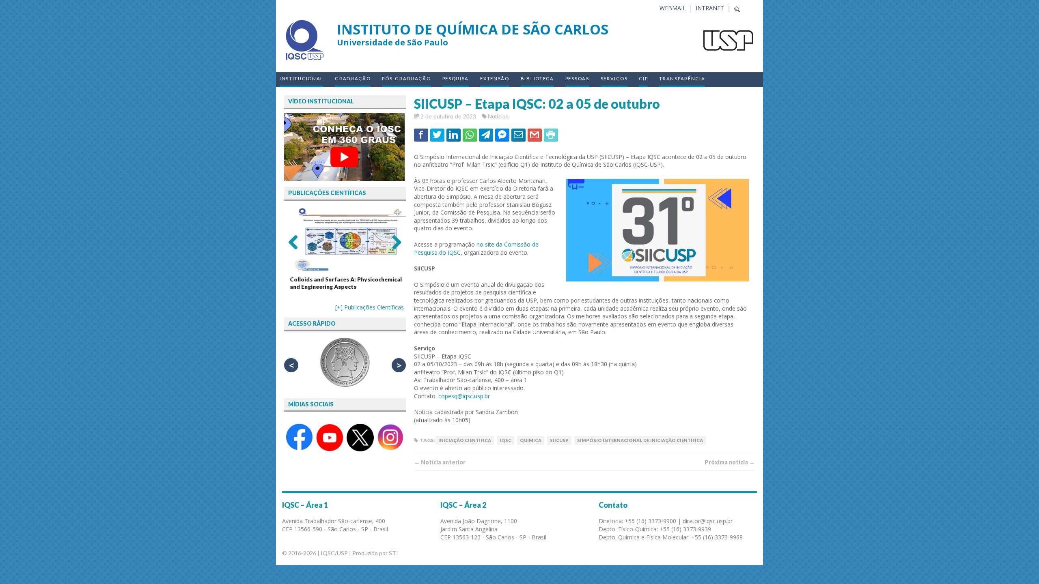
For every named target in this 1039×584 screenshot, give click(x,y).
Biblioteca (537, 78)
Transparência (682, 78)
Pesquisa (455, 78)
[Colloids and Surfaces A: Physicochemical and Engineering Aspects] (345, 239)
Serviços (614, 78)
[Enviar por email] (518, 135)
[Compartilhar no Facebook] (421, 135)
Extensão (494, 78)
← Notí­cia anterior (440, 462)
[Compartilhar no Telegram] (486, 135)
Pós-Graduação (406, 78)
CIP (643, 78)
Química (530, 440)
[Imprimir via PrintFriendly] (551, 135)
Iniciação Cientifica (464, 440)
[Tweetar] (437, 135)
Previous (296, 242)
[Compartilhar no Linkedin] (453, 135)
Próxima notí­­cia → (730, 462)
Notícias (498, 116)
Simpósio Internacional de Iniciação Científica (640, 440)
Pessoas (577, 78)
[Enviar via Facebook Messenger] (502, 135)
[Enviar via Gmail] (535, 135)
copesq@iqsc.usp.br (464, 396)
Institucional (301, 78)
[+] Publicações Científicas (369, 307)
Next (394, 242)
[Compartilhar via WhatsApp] (470, 135)
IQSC (505, 440)
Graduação (353, 78)
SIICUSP (559, 440)
